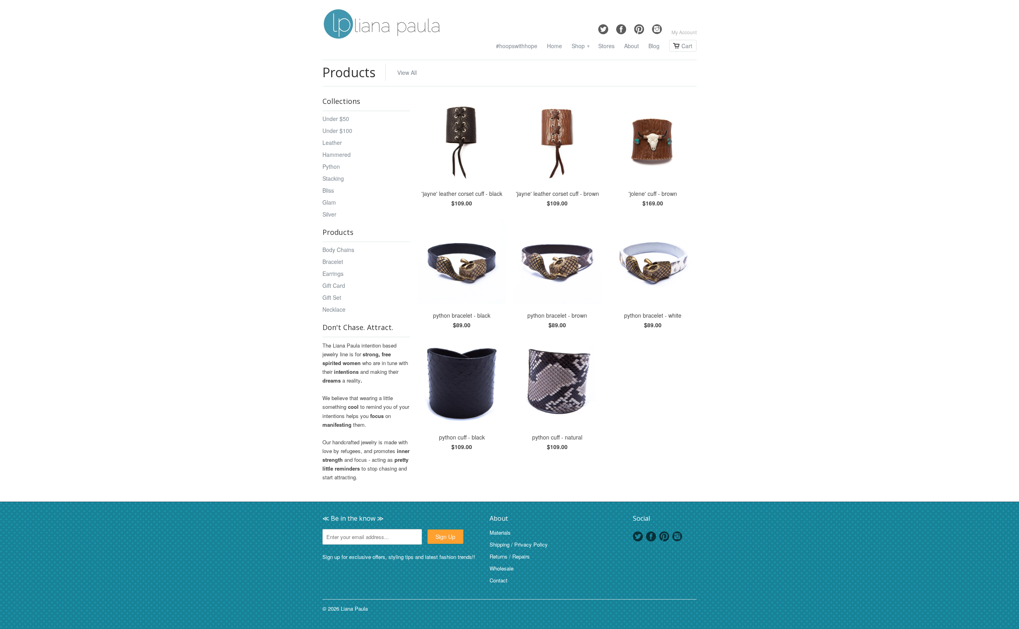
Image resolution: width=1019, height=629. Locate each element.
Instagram (677, 536)
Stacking (333, 178)
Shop (580, 46)
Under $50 (335, 119)
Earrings (333, 273)
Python (331, 166)
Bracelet (332, 262)
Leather (332, 143)
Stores (606, 46)
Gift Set (331, 297)
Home (554, 46)
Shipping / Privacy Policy (519, 544)
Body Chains (338, 250)
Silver (329, 214)
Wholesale (501, 568)
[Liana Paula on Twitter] (603, 27)
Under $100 (337, 131)
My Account (684, 32)
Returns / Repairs (510, 556)
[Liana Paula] (382, 25)
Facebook (651, 536)
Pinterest (664, 536)
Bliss (328, 190)
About (631, 46)
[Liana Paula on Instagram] (657, 27)
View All (407, 72)
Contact (499, 580)
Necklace (334, 309)
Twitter (638, 536)
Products (348, 72)
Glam (329, 202)
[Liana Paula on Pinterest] (639, 27)
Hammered (336, 154)
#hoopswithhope (516, 46)
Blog (654, 46)
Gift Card (333, 285)
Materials (500, 532)
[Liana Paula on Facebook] (621, 27)
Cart (686, 46)
